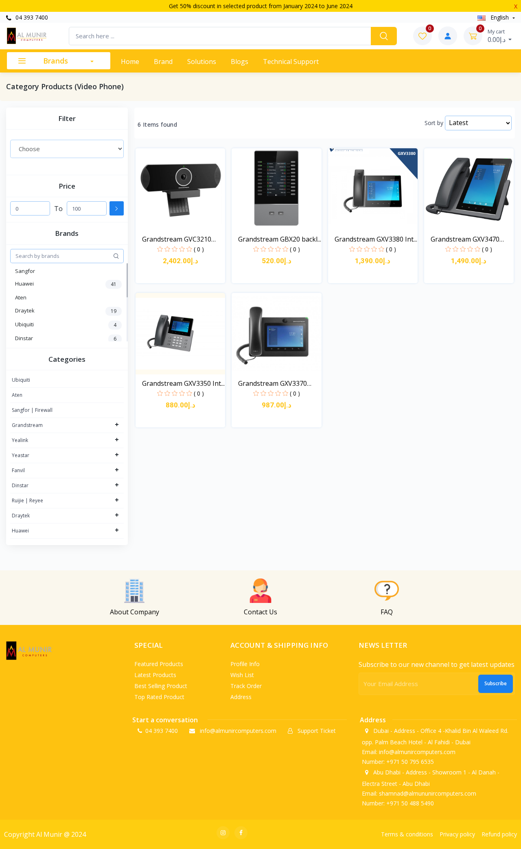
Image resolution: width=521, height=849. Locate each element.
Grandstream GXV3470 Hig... (465, 239)
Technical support (291, 61)
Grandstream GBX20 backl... (279, 239)
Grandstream (27, 425)
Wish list (242, 675)
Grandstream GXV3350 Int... (183, 383)
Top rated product (159, 697)
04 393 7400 (31, 17)
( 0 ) (199, 249)
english (499, 17)
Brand (163, 61)
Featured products (158, 664)
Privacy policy (457, 834)
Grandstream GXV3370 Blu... (272, 383)
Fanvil (18, 470)
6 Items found (157, 124)
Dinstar (20, 485)
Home (130, 61)
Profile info (245, 664)
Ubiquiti (21, 379)
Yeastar (20, 455)
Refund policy (499, 834)
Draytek (21, 515)
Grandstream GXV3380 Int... (376, 239)
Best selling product (160, 686)
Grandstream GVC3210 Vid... (176, 239)
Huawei (20, 530)
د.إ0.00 (497, 36)
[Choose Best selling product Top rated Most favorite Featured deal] (67, 148)
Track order (246, 686)
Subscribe (495, 683)
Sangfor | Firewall (32, 410)
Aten (17, 395)
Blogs (239, 61)
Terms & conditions (407, 834)
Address (241, 697)
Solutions (201, 61)
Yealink (20, 440)
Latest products (155, 675)
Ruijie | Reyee (27, 500)
